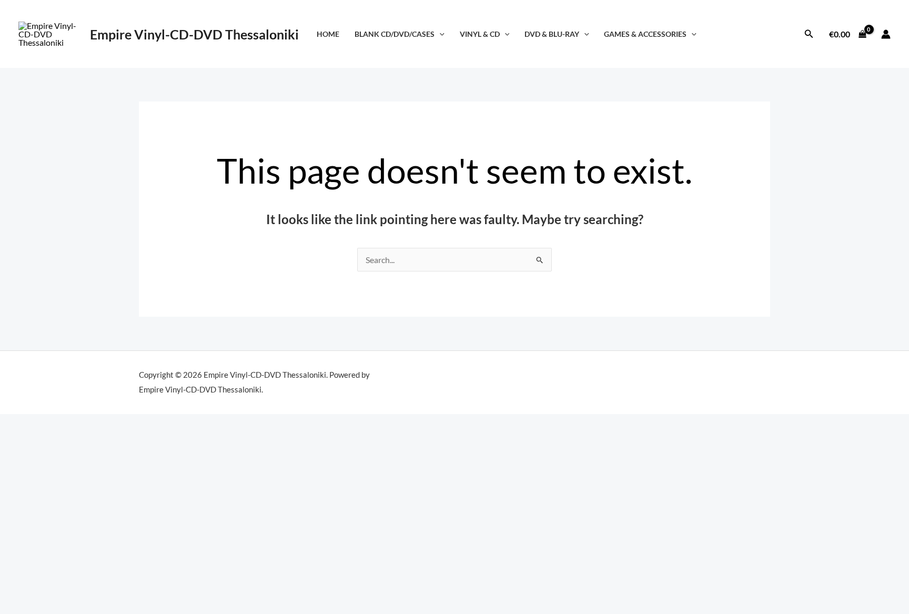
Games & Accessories (645, 33)
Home (328, 33)
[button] (440, 33)
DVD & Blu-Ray (551, 33)
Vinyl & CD (480, 33)
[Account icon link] (886, 34)
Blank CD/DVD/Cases (395, 33)
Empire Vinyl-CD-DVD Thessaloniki (194, 34)
